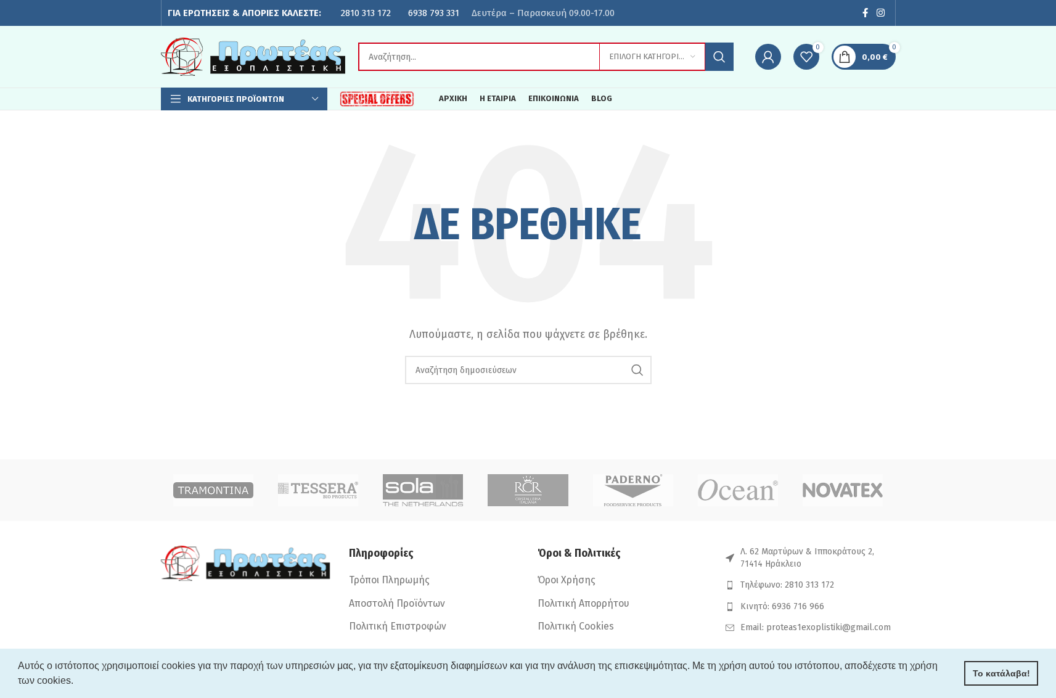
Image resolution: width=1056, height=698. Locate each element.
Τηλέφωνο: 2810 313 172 (787, 585)
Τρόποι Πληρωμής (389, 580)
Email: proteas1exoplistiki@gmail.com (815, 627)
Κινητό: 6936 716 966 (782, 606)
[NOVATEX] (842, 490)
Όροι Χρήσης (567, 580)
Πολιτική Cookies (576, 626)
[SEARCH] (719, 57)
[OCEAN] (738, 490)
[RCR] (527, 490)
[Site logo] (253, 56)
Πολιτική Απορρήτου (583, 603)
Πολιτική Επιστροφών (397, 626)
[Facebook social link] (864, 13)
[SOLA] (422, 490)
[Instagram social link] (880, 13)
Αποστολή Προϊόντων (397, 603)
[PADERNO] (633, 490)
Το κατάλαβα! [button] (1001, 673)
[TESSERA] (318, 490)
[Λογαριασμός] (768, 56)
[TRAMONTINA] (213, 490)
